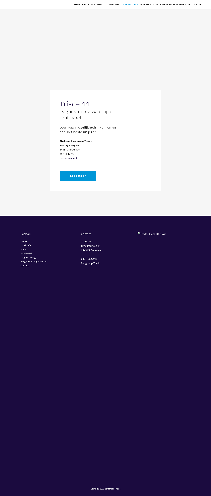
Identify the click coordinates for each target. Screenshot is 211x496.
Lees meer (78, 176)
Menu (23, 249)
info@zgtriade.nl (68, 158)
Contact (25, 265)
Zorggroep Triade (90, 263)
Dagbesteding (28, 257)
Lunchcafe (26, 245)
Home (24, 241)
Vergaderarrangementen (34, 261)
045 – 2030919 (89, 258)
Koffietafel (26, 253)
